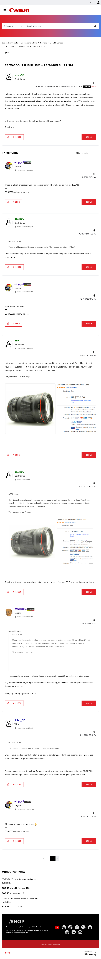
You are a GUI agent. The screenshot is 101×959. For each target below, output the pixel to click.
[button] (87, 458)
